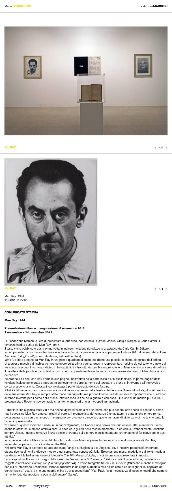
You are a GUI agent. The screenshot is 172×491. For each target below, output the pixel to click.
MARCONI (153, 6)
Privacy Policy (40, 486)
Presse (8, 486)
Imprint (22, 486)
